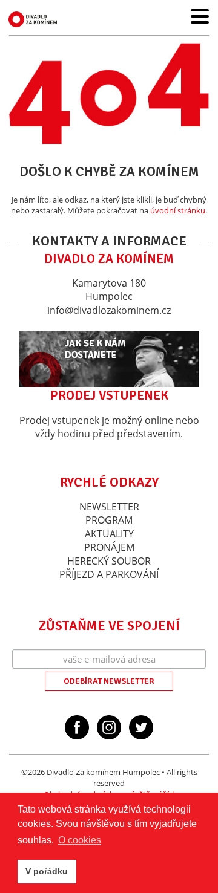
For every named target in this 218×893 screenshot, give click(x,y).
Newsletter (109, 506)
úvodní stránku (177, 210)
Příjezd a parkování (109, 574)
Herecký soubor (109, 561)
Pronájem (109, 547)
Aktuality (109, 534)
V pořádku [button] (46, 871)
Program (109, 520)
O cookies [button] (79, 840)
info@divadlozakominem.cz (109, 310)
